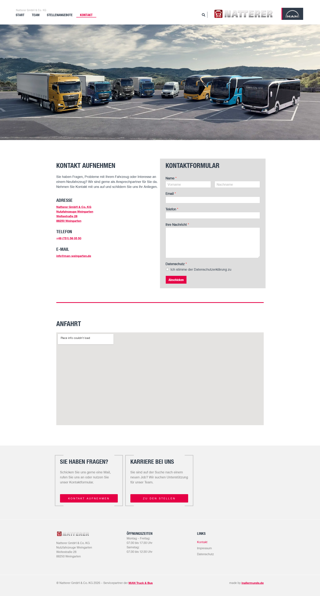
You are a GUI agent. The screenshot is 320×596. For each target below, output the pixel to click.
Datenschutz (176, 264)
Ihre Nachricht (177, 224)
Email (171, 193)
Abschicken (176, 280)
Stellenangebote (60, 15)
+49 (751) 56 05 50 (68, 238)
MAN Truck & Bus (141, 583)
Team (35, 15)
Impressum (204, 548)
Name (171, 178)
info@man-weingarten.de (73, 256)
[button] (89, 498)
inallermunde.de (252, 583)
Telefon (172, 209)
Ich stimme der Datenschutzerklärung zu (201, 269)
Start (20, 15)
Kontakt (86, 15)
